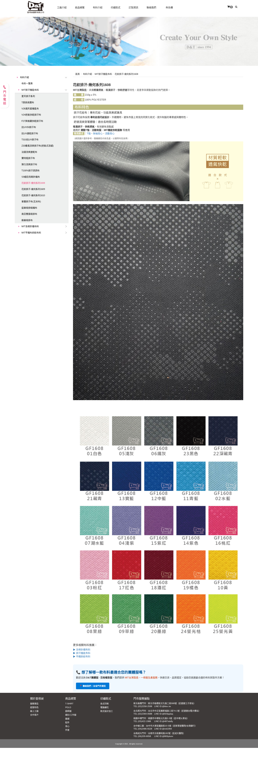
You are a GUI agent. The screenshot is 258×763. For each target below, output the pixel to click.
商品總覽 (70, 698)
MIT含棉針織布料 (30, 226)
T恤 (89, 133)
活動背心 (110, 133)
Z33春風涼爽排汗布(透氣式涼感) (38, 145)
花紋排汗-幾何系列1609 (33, 189)
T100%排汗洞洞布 (31, 170)
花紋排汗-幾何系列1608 (33, 183)
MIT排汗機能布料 (30, 90)
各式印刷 (104, 703)
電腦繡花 (104, 707)
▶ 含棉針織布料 (81, 649)
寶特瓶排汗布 (28, 158)
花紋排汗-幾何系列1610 (33, 195)
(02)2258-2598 (145, 706)
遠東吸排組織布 (29, 207)
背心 (67, 726)
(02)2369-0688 (145, 714)
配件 (67, 722)
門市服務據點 (141, 698)
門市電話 (4, 97)
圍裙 (67, 719)
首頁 (77, 74)
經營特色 (34, 707)
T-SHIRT (69, 703)
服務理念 (34, 703)
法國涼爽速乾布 (29, 152)
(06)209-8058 (144, 736)
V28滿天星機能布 (30, 108)
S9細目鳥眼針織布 (31, 177)
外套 (67, 730)
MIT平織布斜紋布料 (31, 232)
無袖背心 (98, 133)
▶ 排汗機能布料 (81, 653)
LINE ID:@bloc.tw (162, 706)
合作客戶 (34, 715)
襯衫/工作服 (70, 715)
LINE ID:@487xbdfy (163, 721)
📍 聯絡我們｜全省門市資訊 (93, 686)
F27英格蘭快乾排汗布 (32, 121)
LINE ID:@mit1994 (163, 729)
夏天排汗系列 (28, 96)
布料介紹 (24, 77)
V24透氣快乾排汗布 (31, 114)
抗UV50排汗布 (29, 127)
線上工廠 (34, 711)
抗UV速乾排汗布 (30, 133)
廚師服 (68, 711)
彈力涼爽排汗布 (29, 164)
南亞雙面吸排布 (29, 214)
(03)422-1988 (144, 721)
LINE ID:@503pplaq (163, 714)
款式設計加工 (106, 711)
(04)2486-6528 (145, 729)
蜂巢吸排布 (27, 220)
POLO (68, 707)
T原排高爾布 (28, 102)
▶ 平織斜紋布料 (81, 656)
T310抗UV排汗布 (30, 139)
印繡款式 (105, 698)
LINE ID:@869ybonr (163, 736)
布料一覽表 (27, 83)
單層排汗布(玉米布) (31, 201)
